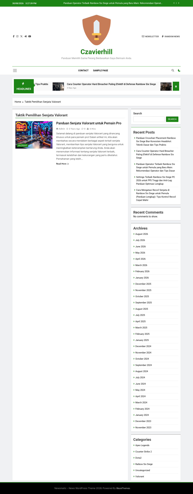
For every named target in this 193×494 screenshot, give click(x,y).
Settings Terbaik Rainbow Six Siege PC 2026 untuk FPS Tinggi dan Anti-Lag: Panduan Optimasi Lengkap (155, 180)
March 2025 (141, 327)
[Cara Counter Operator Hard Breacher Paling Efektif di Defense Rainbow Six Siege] (49, 88)
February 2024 (142, 408)
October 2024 (142, 358)
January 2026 (142, 277)
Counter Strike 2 (143, 451)
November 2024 (143, 352)
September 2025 (143, 302)
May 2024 (140, 390)
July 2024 (140, 377)
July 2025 (140, 315)
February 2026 (142, 271)
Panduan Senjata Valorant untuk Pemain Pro (88, 123)
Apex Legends (142, 445)
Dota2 (138, 457)
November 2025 (143, 290)
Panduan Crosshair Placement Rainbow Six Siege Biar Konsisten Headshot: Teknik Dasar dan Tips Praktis (156, 141)
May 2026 (140, 252)
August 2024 (141, 371)
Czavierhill (96, 52)
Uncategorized (142, 470)
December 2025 (143, 284)
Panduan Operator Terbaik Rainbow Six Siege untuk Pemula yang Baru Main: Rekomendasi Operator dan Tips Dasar (113, 3)
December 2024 (143, 346)
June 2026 (140, 246)
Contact (83, 70)
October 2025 (142, 296)
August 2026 (141, 234)
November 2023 (143, 427)
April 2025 (140, 321)
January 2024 (142, 415)
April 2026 (140, 259)
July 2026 (140, 240)
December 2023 (143, 421)
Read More (61, 163)
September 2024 (143, 365)
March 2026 (141, 265)
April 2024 (140, 396)
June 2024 (140, 383)
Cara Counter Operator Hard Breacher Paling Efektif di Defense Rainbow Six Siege (102, 84)
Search (137, 113)
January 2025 (142, 340)
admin (62, 128)
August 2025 (141, 309)
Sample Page (100, 70)
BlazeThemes (123, 488)
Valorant (22, 145)
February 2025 (142, 334)
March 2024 (141, 402)
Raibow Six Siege (144, 464)
